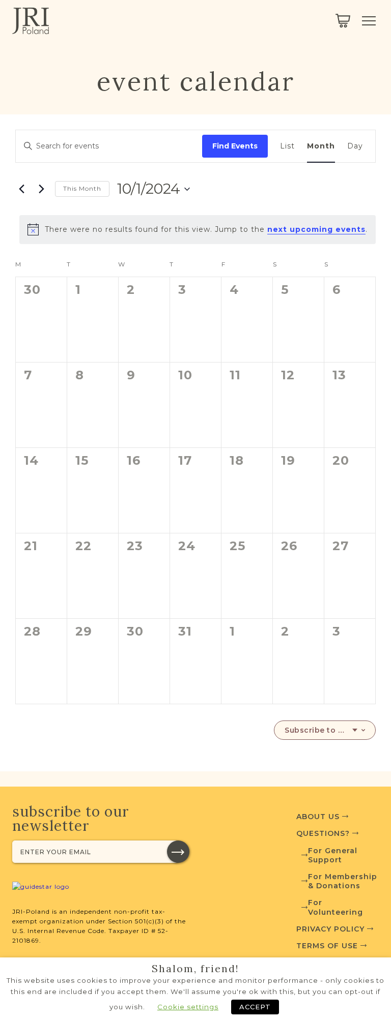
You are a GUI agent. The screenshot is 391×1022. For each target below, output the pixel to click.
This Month (82, 188)
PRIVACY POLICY (331, 929)
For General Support (332, 855)
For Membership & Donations (342, 881)
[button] (178, 851)
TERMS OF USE (328, 945)
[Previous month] (21, 189)
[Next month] (41, 189)
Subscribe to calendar (321, 730)
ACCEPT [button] (255, 1007)
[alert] (197, 229)
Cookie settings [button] (187, 1007)
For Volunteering (335, 907)
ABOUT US (319, 816)
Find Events (235, 146)
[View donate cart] (343, 21)
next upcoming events (316, 229)
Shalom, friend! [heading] (195, 969)
